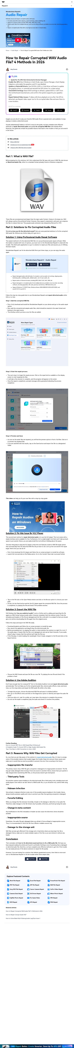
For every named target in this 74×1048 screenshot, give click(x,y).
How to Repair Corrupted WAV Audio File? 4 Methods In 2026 (24, 911)
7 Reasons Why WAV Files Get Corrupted (20, 147)
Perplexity (26, 110)
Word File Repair (15, 880)
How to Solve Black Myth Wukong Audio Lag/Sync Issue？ (23, 918)
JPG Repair (33, 902)
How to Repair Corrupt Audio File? (16, 915)
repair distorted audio (44, 757)
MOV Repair (13, 902)
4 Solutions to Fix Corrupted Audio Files (20, 144)
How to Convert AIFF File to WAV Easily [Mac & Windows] (23, 745)
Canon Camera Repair (37, 889)
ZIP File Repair (34, 885)
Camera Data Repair (16, 893)
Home (7, 50)
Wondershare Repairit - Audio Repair (41, 260)
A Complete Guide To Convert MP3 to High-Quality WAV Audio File (25, 747)
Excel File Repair (35, 880)
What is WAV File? (14, 142)
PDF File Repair (14, 885)
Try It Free (33, 264)
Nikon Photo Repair (56, 893)
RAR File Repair (55, 885)
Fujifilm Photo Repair (16, 898)
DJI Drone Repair (35, 893)
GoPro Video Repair (56, 889)
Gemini (38, 110)
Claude (49, 110)
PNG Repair (54, 902)
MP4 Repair (53, 898)
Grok (60, 110)
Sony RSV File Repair (16, 889)
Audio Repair (14, 50)
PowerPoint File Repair (57, 880)
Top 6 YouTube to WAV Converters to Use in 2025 (21, 749)
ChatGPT (15, 110)
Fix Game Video (35, 898)
